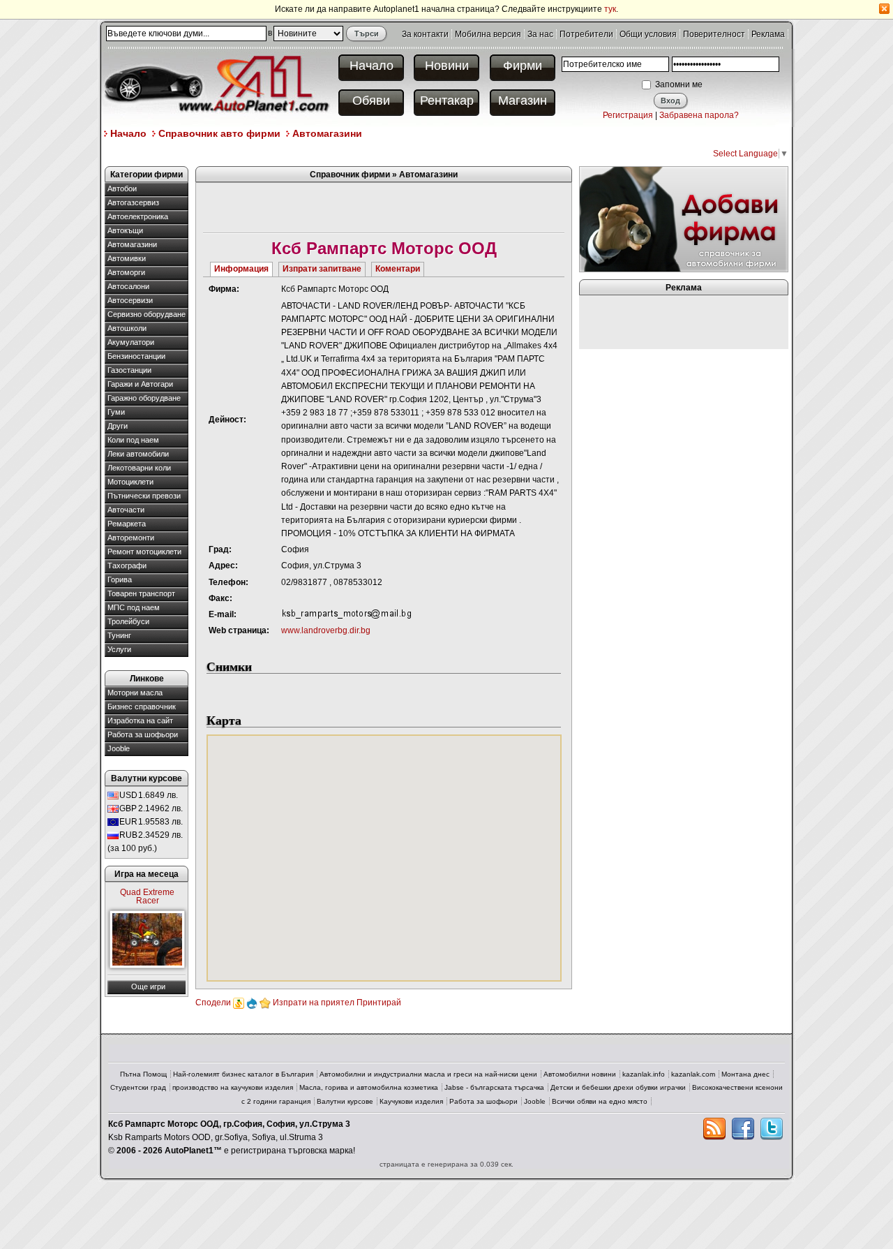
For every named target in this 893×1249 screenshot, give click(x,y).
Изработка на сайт (140, 720)
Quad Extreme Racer (147, 896)
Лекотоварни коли (139, 468)
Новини (447, 66)
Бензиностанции (136, 356)
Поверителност (714, 34)
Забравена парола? (699, 115)
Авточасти (125, 509)
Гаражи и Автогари (140, 384)
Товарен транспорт (141, 593)
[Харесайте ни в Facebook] (743, 1129)
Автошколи (127, 328)
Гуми (116, 412)
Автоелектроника (137, 216)
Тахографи (127, 565)
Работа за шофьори (142, 734)
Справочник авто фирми (219, 133)
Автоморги (126, 272)
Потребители (586, 34)
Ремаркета (126, 523)
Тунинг (119, 635)
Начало (371, 66)
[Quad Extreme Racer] (147, 939)
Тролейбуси (128, 621)
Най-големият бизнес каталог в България (243, 1074)
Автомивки (126, 258)
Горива (119, 579)
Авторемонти (130, 537)
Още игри (148, 986)
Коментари (397, 269)
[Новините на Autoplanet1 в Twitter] (771, 1129)
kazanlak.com (693, 1074)
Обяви (371, 101)
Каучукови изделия (411, 1101)
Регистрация (628, 115)
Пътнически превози (144, 496)
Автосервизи (130, 300)
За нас (540, 34)
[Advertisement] (359, 152)
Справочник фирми (350, 174)
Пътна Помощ (143, 1074)
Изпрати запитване (322, 269)
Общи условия (648, 34)
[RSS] (714, 1129)
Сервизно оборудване (146, 314)
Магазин (522, 101)
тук (610, 9)
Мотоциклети (130, 482)
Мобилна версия (488, 34)
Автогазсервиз (133, 202)
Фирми (522, 66)
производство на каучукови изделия (232, 1087)
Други (117, 426)
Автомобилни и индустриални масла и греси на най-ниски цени (428, 1074)
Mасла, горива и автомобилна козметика (368, 1087)
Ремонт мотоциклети (144, 551)
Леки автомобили (138, 454)
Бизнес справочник (141, 706)
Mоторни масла (135, 692)
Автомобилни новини (579, 1074)
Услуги (119, 649)
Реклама (768, 34)
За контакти (425, 34)
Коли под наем (133, 440)
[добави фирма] (684, 218)
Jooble (118, 748)
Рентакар (447, 101)
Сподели (213, 1002)
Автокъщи (125, 230)
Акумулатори (130, 342)
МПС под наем (133, 607)
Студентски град (138, 1087)
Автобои (122, 188)
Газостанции (129, 370)
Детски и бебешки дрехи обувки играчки (618, 1087)
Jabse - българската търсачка (494, 1087)
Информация (241, 269)
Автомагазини (327, 133)
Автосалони (128, 286)
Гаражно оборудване (144, 398)
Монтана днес (745, 1074)
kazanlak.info (643, 1074)
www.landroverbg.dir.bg (325, 630)
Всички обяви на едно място (599, 1101)
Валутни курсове (345, 1101)
